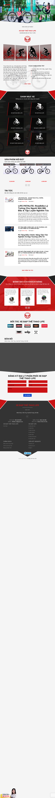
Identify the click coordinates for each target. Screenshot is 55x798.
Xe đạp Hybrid (32, 432)
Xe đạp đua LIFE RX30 (9, 164)
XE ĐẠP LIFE (27, 4)
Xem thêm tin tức (27, 270)
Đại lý (42, 4)
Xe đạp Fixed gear (32, 436)
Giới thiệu (21, 4)
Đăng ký (9, 1)
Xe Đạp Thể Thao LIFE (32, 458)
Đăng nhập (5, 1)
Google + (30, 447)
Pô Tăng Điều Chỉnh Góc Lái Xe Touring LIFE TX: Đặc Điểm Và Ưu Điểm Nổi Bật (32, 227)
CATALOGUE (37, 4)
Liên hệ (49, 4)
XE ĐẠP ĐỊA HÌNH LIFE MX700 (27, 164)
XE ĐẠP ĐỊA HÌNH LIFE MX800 (43, 164)
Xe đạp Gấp (31, 434)
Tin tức (45, 4)
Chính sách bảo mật (7, 445)
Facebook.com (32, 445)
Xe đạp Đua (31, 428)
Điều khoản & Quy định (8, 443)
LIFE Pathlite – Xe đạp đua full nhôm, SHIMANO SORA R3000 (30, 198)
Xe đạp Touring (32, 430)
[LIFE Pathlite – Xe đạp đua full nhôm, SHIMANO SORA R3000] (9, 202)
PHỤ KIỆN (32, 4)
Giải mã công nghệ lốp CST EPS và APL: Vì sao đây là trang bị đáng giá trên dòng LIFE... (33, 252)
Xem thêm (12, 13)
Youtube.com (31, 443)
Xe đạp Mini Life (32, 438)
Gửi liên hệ (27, 395)
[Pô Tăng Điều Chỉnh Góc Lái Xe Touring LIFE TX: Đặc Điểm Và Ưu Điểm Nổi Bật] (9, 231)
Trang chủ (16, 4)
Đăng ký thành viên (7, 447)
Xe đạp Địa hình (32, 426)
